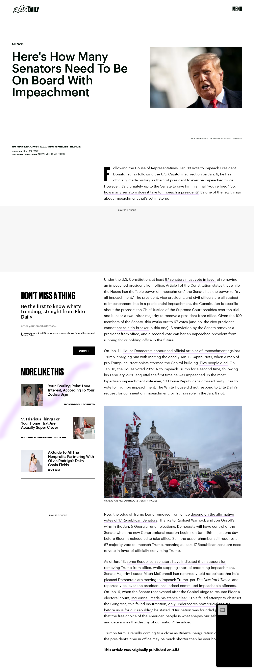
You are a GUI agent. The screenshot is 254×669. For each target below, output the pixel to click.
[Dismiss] (247, 607)
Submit (84, 350)
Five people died (213, 363)
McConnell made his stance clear (159, 598)
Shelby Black (68, 146)
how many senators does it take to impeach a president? (151, 192)
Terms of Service (82, 333)
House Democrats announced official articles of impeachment (175, 350)
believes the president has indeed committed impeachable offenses (179, 585)
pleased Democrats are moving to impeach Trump (146, 579)
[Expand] (220, 607)
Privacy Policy (28, 335)
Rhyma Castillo (32, 146)
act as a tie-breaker (133, 327)
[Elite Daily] (26, 9)
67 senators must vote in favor (190, 279)
